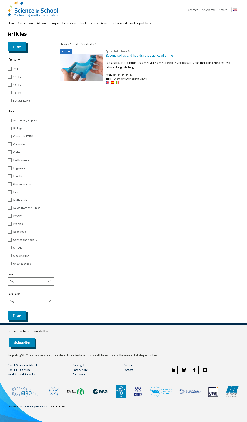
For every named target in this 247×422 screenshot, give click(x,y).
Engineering (20, 168)
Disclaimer (79, 374)
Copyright (78, 365)
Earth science (21, 160)
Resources (19, 232)
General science (22, 184)
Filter (17, 46)
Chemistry (19, 144)
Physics (18, 216)
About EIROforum (19, 370)
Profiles (18, 224)
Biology (17, 128)
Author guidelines (140, 23)
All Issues (43, 23)
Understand (69, 23)
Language (14, 293)
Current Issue (26, 23)
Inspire (55, 23)
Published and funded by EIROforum (27, 406)
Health (17, 192)
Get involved (119, 23)
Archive (128, 365)
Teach (83, 23)
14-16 (17, 85)
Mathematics (21, 200)
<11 (15, 69)
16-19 (17, 92)
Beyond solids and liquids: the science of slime (139, 55)
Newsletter (208, 10)
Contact (193, 10)
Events (94, 23)
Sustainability (21, 255)
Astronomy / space (25, 120)
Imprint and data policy (21, 374)
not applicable (21, 100)
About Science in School (22, 365)
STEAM (17, 247)
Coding (17, 152)
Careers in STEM (23, 136)
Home (11, 23)
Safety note (80, 370)
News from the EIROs (26, 208)
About (105, 23)
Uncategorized (22, 263)
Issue (11, 274)
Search (223, 10)
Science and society (25, 240)
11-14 (17, 77)
